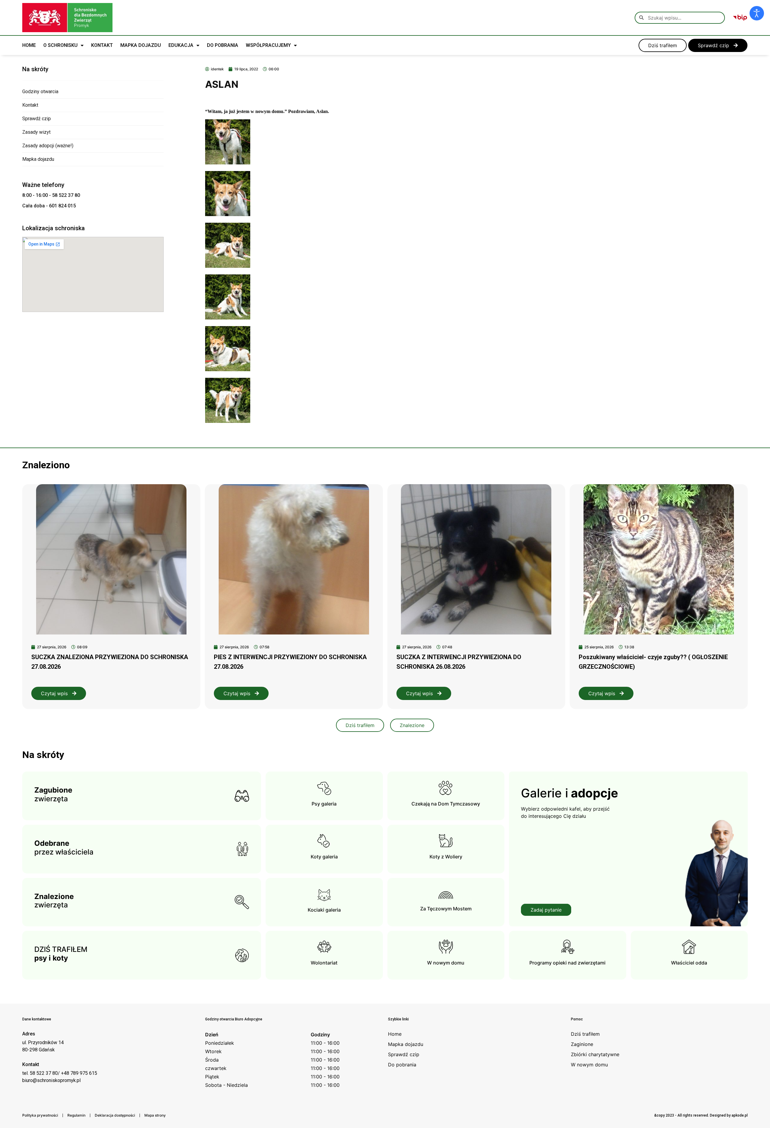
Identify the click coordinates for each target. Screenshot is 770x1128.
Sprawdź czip (36, 118)
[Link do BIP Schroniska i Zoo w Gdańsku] (740, 18)
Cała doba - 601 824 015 (49, 206)
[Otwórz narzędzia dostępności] (757, 13)
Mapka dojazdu (38, 159)
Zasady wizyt (36, 132)
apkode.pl (740, 1115)
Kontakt (30, 105)
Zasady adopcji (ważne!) (47, 145)
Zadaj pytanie (546, 910)
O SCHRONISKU (60, 45)
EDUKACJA (180, 45)
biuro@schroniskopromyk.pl (51, 1080)
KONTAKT (102, 45)
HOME (29, 45)
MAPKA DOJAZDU (140, 45)
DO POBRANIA (222, 45)
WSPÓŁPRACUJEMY (268, 45)
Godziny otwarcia (40, 91)
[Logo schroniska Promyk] (67, 17)
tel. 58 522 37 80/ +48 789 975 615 (59, 1073)
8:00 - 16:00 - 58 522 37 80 (51, 195)
